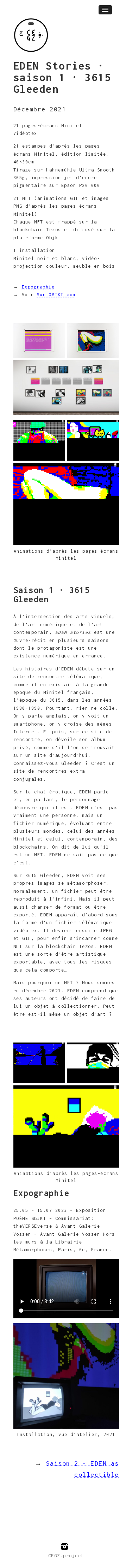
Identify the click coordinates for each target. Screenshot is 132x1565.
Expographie (38, 287)
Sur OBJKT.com (56, 294)
